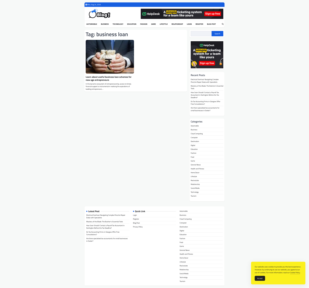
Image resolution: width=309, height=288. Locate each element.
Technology (118, 24)
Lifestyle (164, 24)
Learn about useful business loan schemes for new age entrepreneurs (108, 78)
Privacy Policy (138, 226)
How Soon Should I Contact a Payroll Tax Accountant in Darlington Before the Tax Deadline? (205, 95)
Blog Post (211, 24)
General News (196, 164)
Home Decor (195, 172)
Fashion (143, 24)
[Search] (223, 24)
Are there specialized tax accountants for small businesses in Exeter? (205, 109)
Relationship (177, 24)
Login (189, 24)
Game (153, 24)
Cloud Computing (197, 133)
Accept (260, 278)
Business (105, 24)
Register (199, 24)
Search (217, 33)
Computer (194, 137)
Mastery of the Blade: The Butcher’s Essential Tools (207, 87)
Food (192, 157)
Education (131, 24)
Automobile (91, 24)
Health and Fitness (197, 168)
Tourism (193, 196)
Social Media (195, 188)
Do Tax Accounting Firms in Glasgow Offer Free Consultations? (205, 102)
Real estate (195, 180)
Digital (193, 145)
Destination (195, 141)
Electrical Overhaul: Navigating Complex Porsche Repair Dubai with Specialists (205, 80)
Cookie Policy (295, 272)
